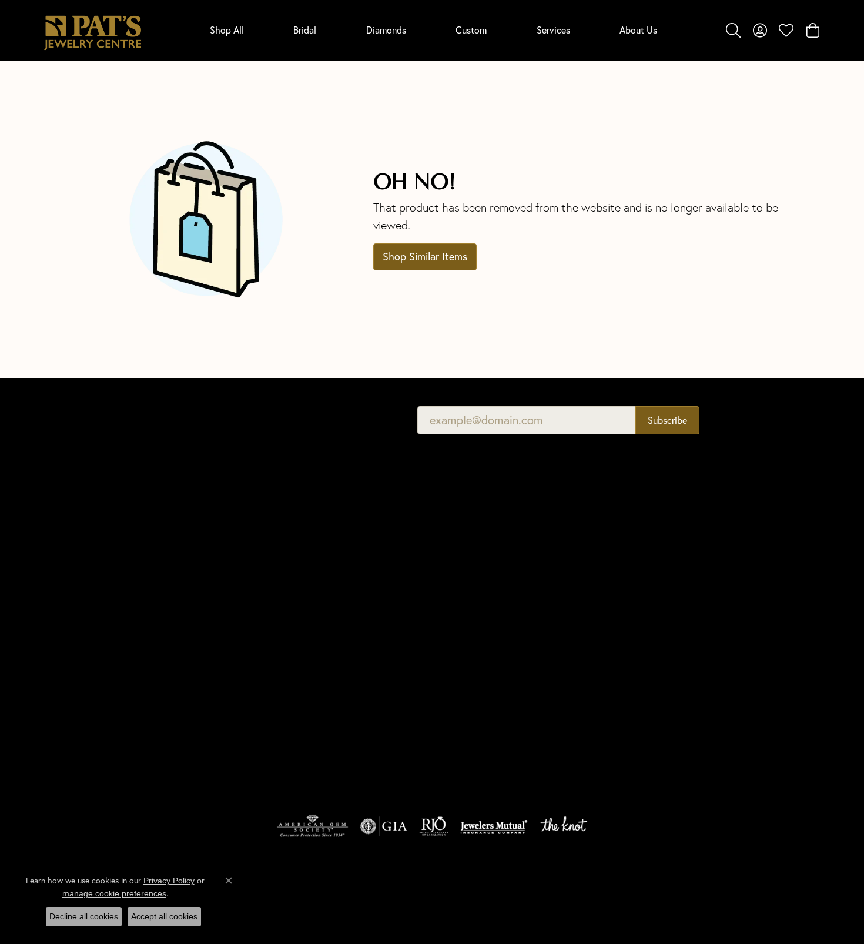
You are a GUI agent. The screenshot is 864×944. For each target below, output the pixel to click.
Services (553, 30)
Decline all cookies (83, 916)
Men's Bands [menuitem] (267, 608)
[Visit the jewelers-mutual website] (494, 826)
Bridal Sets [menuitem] (263, 756)
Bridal (304, 30)
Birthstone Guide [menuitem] (468, 579)
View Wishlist (657, 547)
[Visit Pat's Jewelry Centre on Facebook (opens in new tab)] (672, 660)
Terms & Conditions (669, 892)
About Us (638, 30)
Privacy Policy (594, 892)
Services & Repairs (665, 579)
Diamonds (386, 30)
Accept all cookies (164, 916)
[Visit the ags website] (312, 826)
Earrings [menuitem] (259, 691)
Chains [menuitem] (256, 674)
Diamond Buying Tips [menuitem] (476, 547)
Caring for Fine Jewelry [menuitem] (480, 629)
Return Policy (531, 892)
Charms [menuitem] (258, 658)
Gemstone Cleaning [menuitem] (474, 662)
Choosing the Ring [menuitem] (471, 563)
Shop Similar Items (425, 256)
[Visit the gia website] (383, 826)
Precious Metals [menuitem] (467, 612)
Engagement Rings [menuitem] (278, 592)
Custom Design (660, 596)
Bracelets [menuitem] (260, 723)
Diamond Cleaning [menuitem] (471, 645)
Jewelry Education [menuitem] (471, 514)
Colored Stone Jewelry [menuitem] (285, 707)
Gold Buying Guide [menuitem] (472, 695)
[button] (733, 30)
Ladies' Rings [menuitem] (267, 625)
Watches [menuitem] (260, 740)
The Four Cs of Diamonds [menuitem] (484, 530)
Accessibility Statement (763, 892)
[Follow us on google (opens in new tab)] (643, 660)
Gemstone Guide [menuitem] (468, 596)
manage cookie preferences (114, 893)
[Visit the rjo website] (433, 826)
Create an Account (666, 530)
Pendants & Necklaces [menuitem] (285, 641)
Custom (471, 30)
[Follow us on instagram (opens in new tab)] (700, 660)
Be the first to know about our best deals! (286, 420)
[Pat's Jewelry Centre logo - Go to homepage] (92, 30)
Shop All (227, 30)
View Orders (654, 563)
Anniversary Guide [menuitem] (471, 678)
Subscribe (667, 420)
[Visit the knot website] (564, 826)
